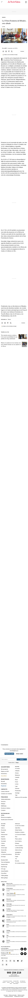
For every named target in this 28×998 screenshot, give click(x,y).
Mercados (17, 854)
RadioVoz (4, 982)
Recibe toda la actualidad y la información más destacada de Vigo (16, 936)
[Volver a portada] (14, 2)
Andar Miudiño (4, 871)
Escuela (17, 860)
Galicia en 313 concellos (21, 797)
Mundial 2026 (4, 860)
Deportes (3, 839)
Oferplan (3, 803)
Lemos (16, 784)
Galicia (2, 827)
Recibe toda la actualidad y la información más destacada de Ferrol (16, 925)
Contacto (3, 810)
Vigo (16, 795)
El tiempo (3, 856)
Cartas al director (5, 791)
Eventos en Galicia (5, 808)
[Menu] (2, 2)
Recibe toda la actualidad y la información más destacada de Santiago (16, 931)
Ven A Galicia (18, 841)
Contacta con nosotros (6, 793)
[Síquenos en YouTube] (18, 961)
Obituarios (3, 852)
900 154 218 (14, 972)
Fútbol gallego (4, 875)
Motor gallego (4, 877)
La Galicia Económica (6, 854)
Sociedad (3, 841)
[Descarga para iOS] (22, 949)
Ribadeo (9, 319)
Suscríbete (4, 775)
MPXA (11, 983)
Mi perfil (3, 781)
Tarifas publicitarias (5, 799)
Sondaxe (8, 982)
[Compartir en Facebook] (9, 51)
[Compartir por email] (6, 51)
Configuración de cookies (18, 996)
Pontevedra (18, 790)
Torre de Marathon (5, 862)
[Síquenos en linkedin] (14, 961)
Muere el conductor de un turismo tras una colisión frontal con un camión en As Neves (11, 344)
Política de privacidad (12, 995)
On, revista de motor (20, 863)
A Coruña (17, 768)
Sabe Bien (17, 827)
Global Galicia (18, 830)
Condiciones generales (9, 996)
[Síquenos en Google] (6, 964)
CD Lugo (3, 868)
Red (16, 836)
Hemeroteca (4, 773)
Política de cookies (21, 995)
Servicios (3, 801)
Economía (3, 830)
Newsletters (4, 783)
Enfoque (17, 843)
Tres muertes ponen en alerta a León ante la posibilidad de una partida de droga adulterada (9, 336)
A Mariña (17, 770)
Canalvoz (12, 982)
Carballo (17, 777)
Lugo (16, 786)
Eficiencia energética (6, 817)
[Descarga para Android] (25, 949)
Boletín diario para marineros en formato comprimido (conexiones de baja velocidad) (15, 910)
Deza (16, 779)
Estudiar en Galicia (19, 832)
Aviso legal (6, 995)
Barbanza (17, 775)
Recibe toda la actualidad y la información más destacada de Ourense (16, 941)
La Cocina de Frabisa (20, 834)
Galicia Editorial (15, 983)
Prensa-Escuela (23, 982)
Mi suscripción (4, 769)
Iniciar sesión (19, 753)
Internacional (4, 834)
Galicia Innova (18, 850)
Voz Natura (17, 982)
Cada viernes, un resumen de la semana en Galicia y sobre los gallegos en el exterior (16, 916)
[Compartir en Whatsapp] (3, 51)
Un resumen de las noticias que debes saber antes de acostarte (15, 889)
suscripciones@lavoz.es (14, 975)
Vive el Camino (18, 845)
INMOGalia (3, 806)
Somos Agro (4, 847)
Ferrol (16, 781)
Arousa (17, 773)
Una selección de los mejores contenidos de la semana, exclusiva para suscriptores (15, 894)
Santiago (17, 793)
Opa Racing (4, 866)
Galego (17, 762)
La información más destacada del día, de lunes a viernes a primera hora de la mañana (16, 884)
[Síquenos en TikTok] (21, 961)
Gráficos (3, 845)
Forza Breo (3, 873)
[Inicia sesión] (26, 2)
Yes (16, 858)
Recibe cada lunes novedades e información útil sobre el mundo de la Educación (15, 900)
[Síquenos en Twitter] (6, 961)
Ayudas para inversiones (7, 819)
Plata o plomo (18, 839)
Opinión (3, 836)
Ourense (17, 788)
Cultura (3, 843)
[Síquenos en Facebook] (2, 961)
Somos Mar (4, 850)
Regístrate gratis (9, 753)
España (3, 832)
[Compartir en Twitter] (12, 51)
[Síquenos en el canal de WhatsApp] (2, 964)
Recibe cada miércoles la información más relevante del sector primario (15, 905)
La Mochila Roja (19, 847)
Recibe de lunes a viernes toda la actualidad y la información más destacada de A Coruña (16, 920)
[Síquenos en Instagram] (10, 961)
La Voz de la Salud (19, 825)
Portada (3, 825)
